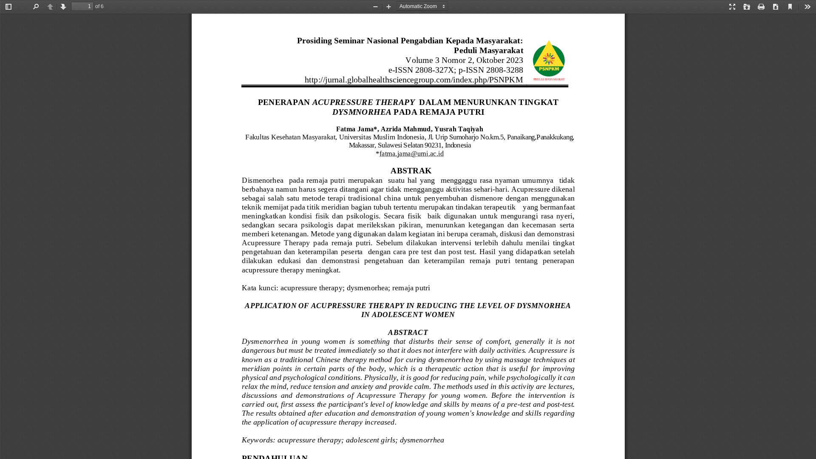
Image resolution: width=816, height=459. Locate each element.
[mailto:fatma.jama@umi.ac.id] (411, 153)
